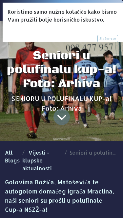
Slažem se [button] (107, 38)
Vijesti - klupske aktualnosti (37, 160)
